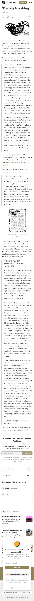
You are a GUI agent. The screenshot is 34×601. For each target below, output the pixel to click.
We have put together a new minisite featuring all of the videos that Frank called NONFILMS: (11, 520)
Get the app (26, 592)
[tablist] (10, 488)
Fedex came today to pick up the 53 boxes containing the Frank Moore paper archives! (12, 536)
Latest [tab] (9, 511)
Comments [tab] (6, 488)
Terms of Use (26, 457)
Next (27, 475)
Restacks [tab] (14, 488)
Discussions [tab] (16, 511)
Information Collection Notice (20, 459)
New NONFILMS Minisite (11, 517)
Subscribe (23, 2)
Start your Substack (12, 592)
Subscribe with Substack (18, 574)
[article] (17, 521)
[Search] (30, 511)
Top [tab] (4, 511)
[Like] (3, 17)
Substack (7, 597)
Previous (7, 475)
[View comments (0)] (8, 17)
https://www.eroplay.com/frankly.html (15, 430)
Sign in (30, 2)
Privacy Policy (23, 582)
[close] (28, 541)
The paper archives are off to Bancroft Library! (12, 531)
